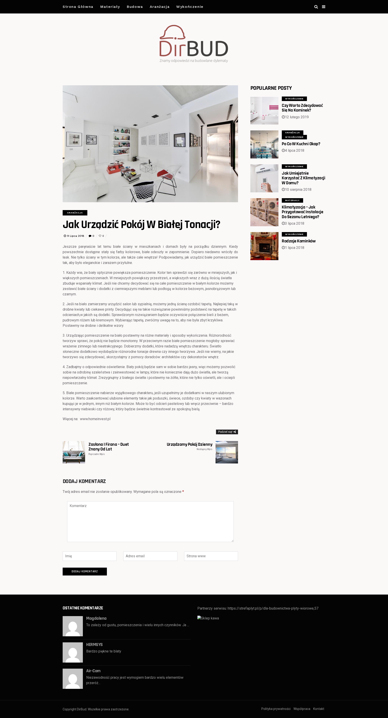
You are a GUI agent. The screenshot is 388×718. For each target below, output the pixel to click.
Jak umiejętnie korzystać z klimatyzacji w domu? (303, 178)
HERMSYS (94, 645)
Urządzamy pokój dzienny (189, 446)
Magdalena (96, 618)
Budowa (135, 6)
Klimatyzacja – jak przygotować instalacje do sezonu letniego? (302, 212)
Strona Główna (78, 6)
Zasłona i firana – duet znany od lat (108, 449)
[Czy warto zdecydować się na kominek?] (264, 111)
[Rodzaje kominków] (264, 246)
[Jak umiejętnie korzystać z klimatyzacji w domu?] (264, 178)
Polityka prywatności (276, 709)
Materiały (110, 6)
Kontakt (318, 709)
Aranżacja (160, 6)
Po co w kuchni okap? (301, 144)
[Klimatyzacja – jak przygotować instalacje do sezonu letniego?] (264, 212)
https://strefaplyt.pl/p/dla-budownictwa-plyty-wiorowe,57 (273, 608)
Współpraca (301, 709)
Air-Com (93, 671)
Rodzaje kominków (298, 241)
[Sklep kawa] (208, 618)
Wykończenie (190, 6)
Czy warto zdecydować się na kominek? (302, 108)
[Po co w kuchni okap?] (264, 144)
